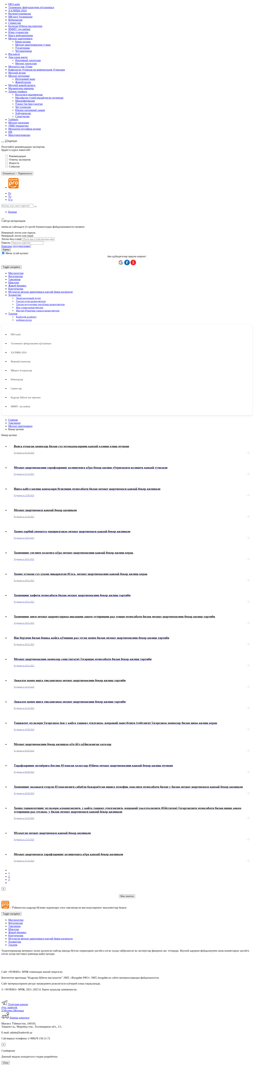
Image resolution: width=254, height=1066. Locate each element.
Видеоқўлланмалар (19, 13)
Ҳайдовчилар (23, 113)
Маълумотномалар (19, 135)
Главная (13, 419)
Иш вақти (14, 54)
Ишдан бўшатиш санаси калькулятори (37, 310)
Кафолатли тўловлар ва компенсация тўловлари (36, 69)
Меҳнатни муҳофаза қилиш (24, 128)
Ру (9, 193)
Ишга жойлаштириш (20, 35)
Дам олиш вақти (18, 57)
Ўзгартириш (22, 47)
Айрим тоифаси (17, 91)
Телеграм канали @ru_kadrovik (14, 1006)
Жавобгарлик (23, 82)
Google (121, 262)
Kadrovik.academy (26, 316)
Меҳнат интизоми (19, 75)
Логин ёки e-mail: (11, 239)
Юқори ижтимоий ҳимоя (30, 110)
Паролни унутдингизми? (16, 246)
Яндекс (133, 262)
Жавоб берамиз (17, 285)
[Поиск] (35, 206)
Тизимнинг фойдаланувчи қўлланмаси (31, 7)
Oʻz (10, 199)
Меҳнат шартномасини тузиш (32, 44)
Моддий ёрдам (17, 72)
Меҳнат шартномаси (20, 38)
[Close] (2, 141)
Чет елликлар (23, 107)
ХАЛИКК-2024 (17, 10)
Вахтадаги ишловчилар (29, 94)
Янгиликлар (15, 276)
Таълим (12, 944)
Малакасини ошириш (21, 88)
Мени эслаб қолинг (17, 253)
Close (5, 1063)
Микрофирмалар (25, 100)
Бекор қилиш (23, 41)
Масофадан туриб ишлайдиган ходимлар (39, 97)
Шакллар (13, 282)
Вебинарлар (15, 19)
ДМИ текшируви (18, 125)
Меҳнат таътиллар (26, 63)
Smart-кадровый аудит (28, 298)
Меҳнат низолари (18, 122)
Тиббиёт (13, 119)
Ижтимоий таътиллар (28, 60)
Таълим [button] (12, 313)
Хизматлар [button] (14, 294)
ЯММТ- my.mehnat (19, 29)
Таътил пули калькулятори (31, 301)
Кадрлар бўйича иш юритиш (25, 26)
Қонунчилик (15, 288)
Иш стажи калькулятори (29, 307)
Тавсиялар (14, 279)
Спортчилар (22, 116)
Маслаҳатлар (15, 273)
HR (10, 131)
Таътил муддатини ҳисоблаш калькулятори (40, 304)
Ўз (9, 196)
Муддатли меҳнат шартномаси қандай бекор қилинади (40, 291)
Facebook (127, 262)
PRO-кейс (14, 4)
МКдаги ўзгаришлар (20, 16)
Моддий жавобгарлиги (21, 85)
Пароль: (6, 242)
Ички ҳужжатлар (18, 32)
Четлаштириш (23, 50)
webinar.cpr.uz (24, 320)
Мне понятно (127, 896)
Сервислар (14, 22)
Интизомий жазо (25, 79)
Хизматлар (14, 941)
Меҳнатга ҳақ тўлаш (20, 66)
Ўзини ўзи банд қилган (29, 103)
